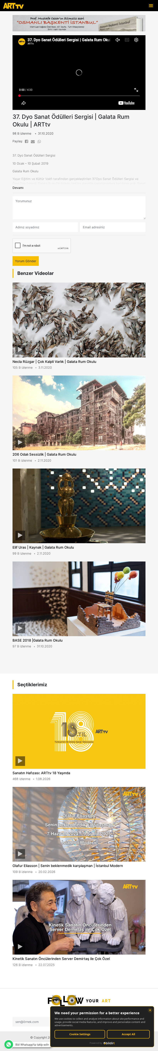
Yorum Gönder (25, 261)
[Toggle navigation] (151, 5)
